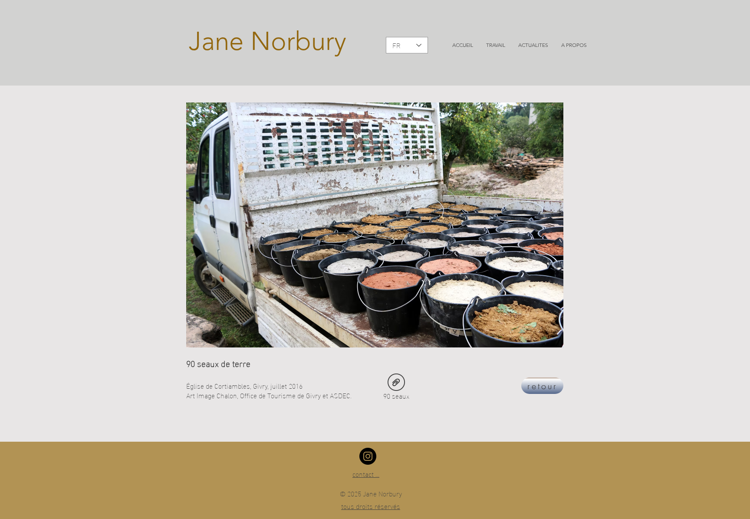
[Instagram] (367, 456)
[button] (496, 45)
